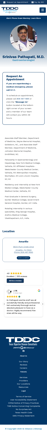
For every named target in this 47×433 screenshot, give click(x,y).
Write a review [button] (15, 281)
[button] (42, 304)
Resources (23, 387)
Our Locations (23, 384)
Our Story (23, 361)
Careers (23, 368)
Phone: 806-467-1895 (23, 252)
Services (23, 377)
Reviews (23, 365)
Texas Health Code (23, 412)
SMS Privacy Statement (23, 416)
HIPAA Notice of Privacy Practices (23, 403)
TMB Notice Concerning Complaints (23, 406)
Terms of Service (23, 396)
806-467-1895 (23, 99)
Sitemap (38, 429)
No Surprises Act (23, 409)
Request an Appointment (17, 2)
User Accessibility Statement (23, 400)
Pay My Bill (39, 2)
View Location (23, 258)
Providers (23, 380)
